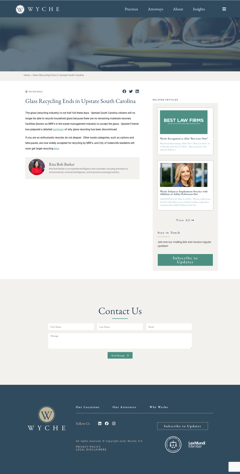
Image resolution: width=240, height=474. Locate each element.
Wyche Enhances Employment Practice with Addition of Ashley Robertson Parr (184, 193)
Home (27, 75)
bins (56, 148)
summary (58, 129)
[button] (124, 91)
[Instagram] (114, 423)
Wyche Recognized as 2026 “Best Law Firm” (184, 138)
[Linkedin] (100, 423)
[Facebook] (107, 423)
